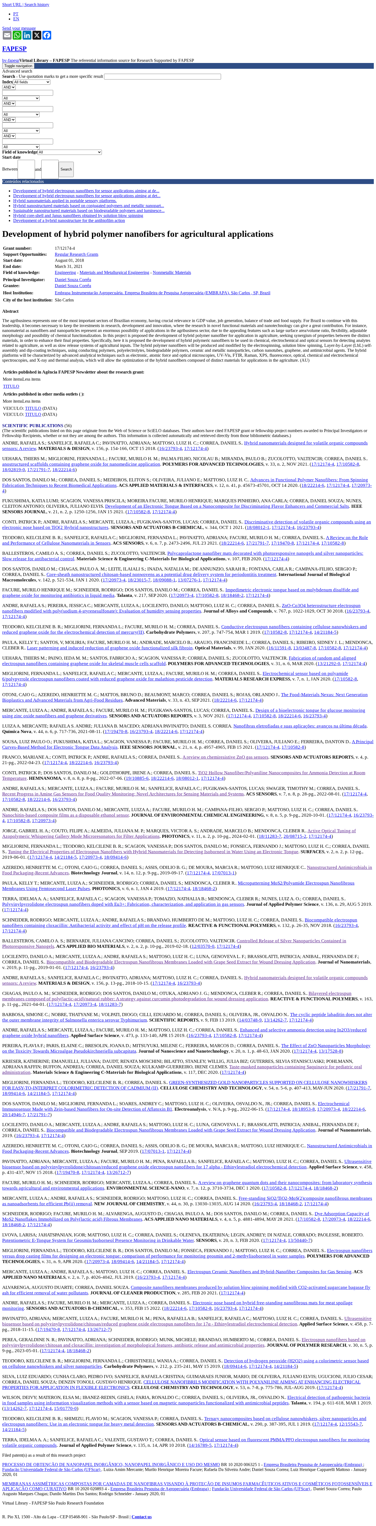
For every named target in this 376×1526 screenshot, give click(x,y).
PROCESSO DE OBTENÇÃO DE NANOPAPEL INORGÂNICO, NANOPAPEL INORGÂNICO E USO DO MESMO (111, 1464)
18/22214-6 (63, 469)
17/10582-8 (347, 464)
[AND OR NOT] (9, 87)
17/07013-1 (223, 872)
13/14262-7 (275, 1020)
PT (15, 14)
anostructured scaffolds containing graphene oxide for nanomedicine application (81, 464)
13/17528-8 (330, 1051)
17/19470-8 (282, 543)
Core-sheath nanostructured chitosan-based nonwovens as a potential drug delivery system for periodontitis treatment (161, 574)
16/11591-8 (279, 648)
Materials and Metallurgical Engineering (114, 272)
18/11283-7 (270, 836)
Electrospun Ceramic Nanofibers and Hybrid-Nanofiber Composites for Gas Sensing (269, 1271)
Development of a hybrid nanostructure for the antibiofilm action (69, 220)
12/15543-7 (350, 1424)
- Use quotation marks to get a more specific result (53, 76)
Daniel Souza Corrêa (73, 279)
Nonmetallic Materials (172, 272)
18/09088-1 (164, 580)
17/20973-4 (114, 580)
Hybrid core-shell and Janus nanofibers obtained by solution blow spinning (78, 215)
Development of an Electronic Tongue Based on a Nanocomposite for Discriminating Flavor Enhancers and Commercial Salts (227, 506)
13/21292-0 (328, 663)
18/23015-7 (139, 580)
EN (16, 19)
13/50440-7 (299, 1240)
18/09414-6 (115, 857)
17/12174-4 (195, 448)
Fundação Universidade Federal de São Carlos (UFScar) (51, 1469)
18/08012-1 (258, 527)
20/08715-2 (295, 836)
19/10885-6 (137, 778)
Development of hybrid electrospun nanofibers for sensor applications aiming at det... (86, 195)
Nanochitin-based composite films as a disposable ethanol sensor (65, 815)
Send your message (19, 28)
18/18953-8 (303, 1109)
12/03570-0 (203, 946)
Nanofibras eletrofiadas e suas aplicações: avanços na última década (300, 726)
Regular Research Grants (76, 254)
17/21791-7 (38, 469)
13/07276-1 (189, 580)
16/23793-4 (170, 448)
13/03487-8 (304, 648)
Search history (36, 4)
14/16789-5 (200, 1445)
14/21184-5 (325, 632)
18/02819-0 (13, 469)
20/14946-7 (13, 1114)
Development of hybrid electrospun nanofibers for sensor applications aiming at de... (86, 190)
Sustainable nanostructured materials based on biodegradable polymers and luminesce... (89, 210)
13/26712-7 (118, 1172)
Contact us (142, 1516)
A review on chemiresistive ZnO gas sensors (225, 757)
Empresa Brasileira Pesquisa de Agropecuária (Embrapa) (313, 1464)
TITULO (11, 386)
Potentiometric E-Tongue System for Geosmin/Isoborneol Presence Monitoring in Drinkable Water (98, 1240)
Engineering (65, 272)
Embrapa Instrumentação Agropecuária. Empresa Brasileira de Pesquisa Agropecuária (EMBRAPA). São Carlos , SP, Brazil (162, 292)
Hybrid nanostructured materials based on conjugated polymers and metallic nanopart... (88, 205)
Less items (31, 379)
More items (12, 379)
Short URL (11, 4)
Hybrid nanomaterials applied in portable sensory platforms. (65, 200)
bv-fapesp (10, 60)
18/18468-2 (232, 595)
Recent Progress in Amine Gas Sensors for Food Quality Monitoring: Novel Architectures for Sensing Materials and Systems (123, 794)
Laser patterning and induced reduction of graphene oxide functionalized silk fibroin (110, 648)
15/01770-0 (65, 1408)
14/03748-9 (250, 1020)
